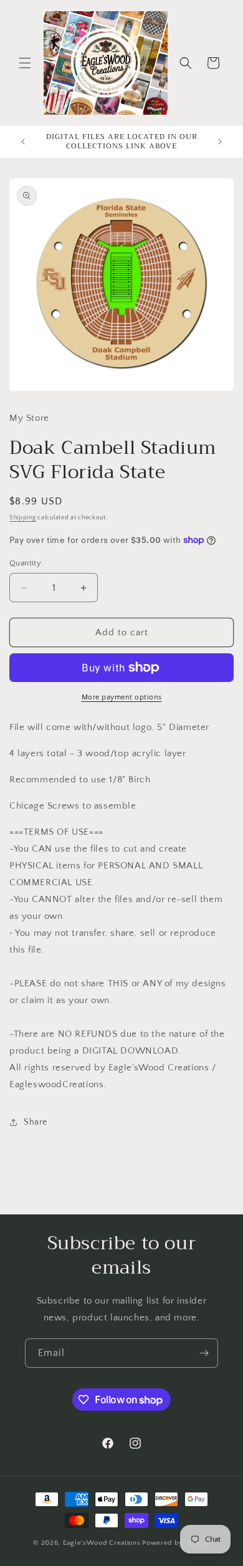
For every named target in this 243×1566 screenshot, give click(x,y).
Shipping (22, 517)
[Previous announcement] (23, 141)
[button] (25, 63)
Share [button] (35, 1122)
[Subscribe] (203, 1353)
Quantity (25, 563)
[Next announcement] (220, 141)
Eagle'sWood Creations (102, 1543)
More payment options (122, 697)
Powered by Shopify (176, 1543)
